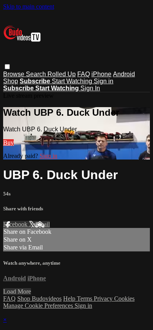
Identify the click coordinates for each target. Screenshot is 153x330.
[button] (7, 66)
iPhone (101, 74)
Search (36, 74)
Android (124, 74)
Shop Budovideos (39, 298)
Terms (85, 298)
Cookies (124, 298)
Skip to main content (28, 6)
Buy (8, 142)
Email (42, 224)
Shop (10, 81)
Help (70, 298)
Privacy (104, 298)
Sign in (103, 81)
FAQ (83, 74)
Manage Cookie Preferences (39, 305)
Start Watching (73, 81)
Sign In (90, 88)
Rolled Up (61, 74)
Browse (14, 74)
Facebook (16, 224)
